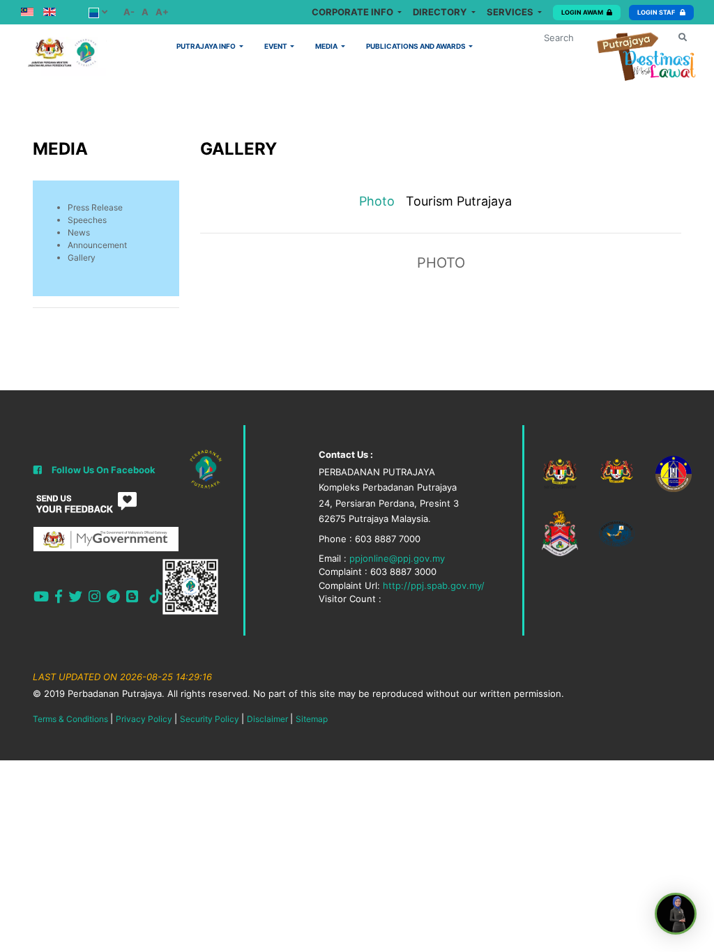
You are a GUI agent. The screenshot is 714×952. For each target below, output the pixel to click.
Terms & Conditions (70, 719)
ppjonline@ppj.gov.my (397, 558)
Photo (377, 201)
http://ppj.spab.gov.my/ (434, 585)
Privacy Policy (144, 719)
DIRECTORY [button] (441, 11)
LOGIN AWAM (582, 12)
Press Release (95, 207)
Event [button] (276, 46)
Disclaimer (267, 719)
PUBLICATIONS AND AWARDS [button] (416, 46)
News (79, 232)
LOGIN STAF (656, 12)
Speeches (87, 220)
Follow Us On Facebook (103, 469)
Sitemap (312, 719)
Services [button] (511, 11)
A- (129, 11)
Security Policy (209, 719)
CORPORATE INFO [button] (353, 11)
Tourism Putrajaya (459, 201)
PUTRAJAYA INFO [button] (206, 46)
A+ (162, 11)
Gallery (82, 257)
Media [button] (327, 46)
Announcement (97, 245)
